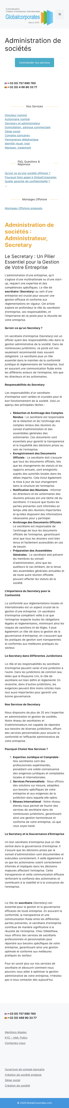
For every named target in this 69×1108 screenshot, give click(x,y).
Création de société (17, 1085)
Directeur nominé (16, 115)
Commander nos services (34, 62)
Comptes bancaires (17, 135)
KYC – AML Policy (16, 1037)
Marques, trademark (18, 147)
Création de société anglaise (23, 1074)
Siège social (12, 131)
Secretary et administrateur (22, 123)
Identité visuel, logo (17, 143)
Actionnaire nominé (17, 119)
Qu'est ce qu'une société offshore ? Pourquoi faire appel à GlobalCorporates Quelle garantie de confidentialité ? (30, 177)
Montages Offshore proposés (23, 208)
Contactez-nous (15, 1043)
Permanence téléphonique (22, 139)
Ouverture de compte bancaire (24, 1069)
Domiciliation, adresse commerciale (27, 127)
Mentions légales (16, 1032)
